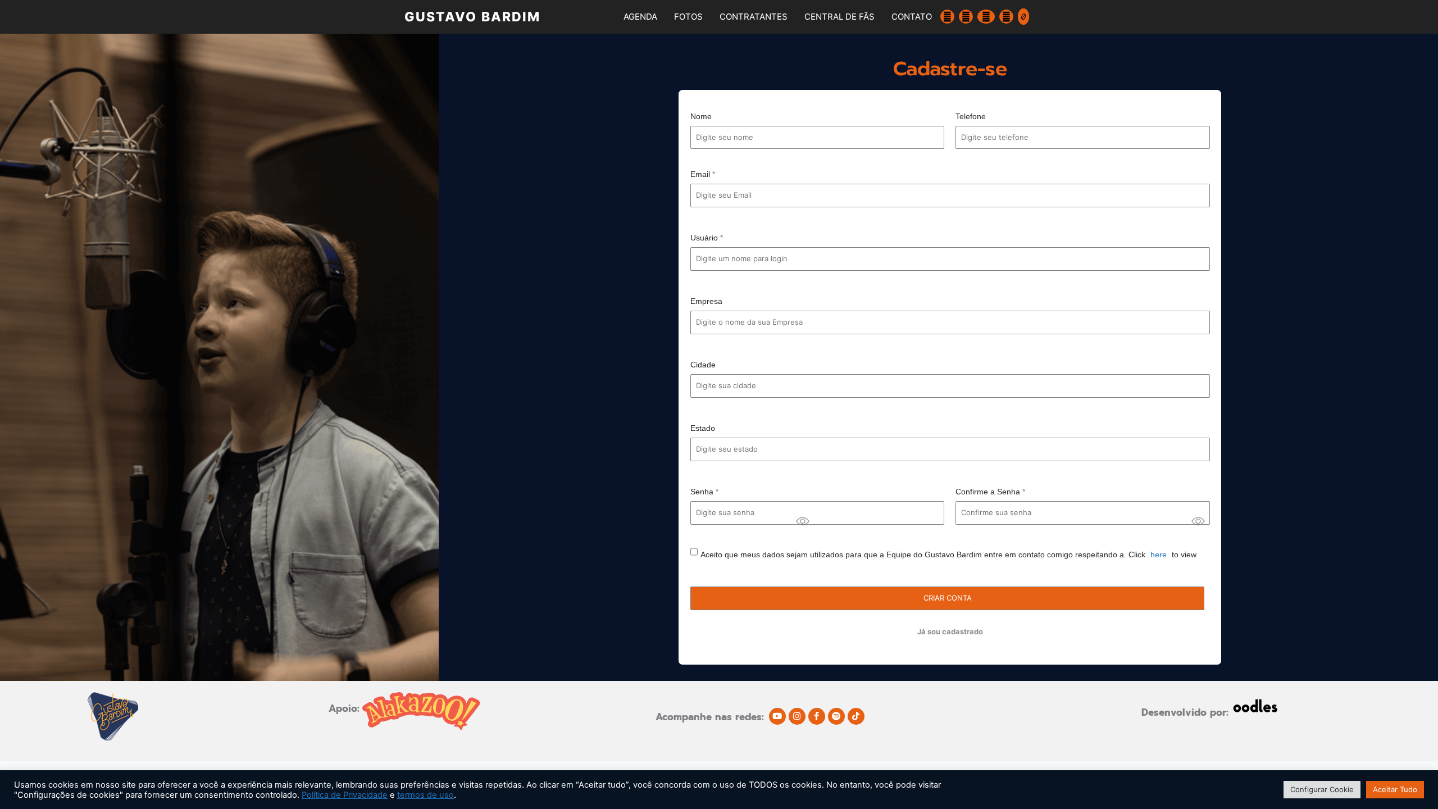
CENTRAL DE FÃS (839, 16)
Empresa (706, 301)
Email (702, 174)
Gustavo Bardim (472, 17)
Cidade (703, 364)
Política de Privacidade (345, 795)
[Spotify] (836, 716)
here (1158, 554)
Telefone (970, 116)
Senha (704, 491)
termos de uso (425, 795)
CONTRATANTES (754, 16)
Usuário (706, 237)
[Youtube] (777, 716)
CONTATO (911, 16)
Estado (702, 428)
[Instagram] (797, 716)
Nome (701, 116)
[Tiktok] (856, 716)
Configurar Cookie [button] (1322, 789)
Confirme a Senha (990, 491)
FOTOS (688, 16)
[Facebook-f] (816, 716)
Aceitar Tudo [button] (1395, 789)
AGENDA (640, 16)
